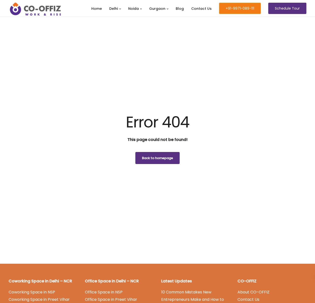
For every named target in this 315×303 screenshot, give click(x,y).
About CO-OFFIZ (253, 292)
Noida (133, 8)
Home (96, 8)
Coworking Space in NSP (32, 292)
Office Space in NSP (104, 292)
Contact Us (201, 8)
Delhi (113, 8)
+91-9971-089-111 (240, 8)
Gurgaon (157, 8)
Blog (180, 8)
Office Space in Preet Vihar (111, 299)
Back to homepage (157, 158)
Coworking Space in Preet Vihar (39, 299)
